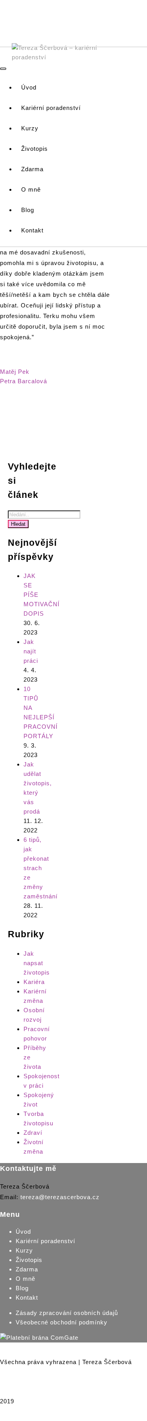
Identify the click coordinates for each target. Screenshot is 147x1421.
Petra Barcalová (23, 381)
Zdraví (33, 1132)
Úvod (23, 1231)
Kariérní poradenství (45, 1241)
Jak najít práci (31, 651)
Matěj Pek (14, 371)
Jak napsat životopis (37, 963)
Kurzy (24, 1250)
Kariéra (34, 981)
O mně (25, 1278)
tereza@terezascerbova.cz (60, 1197)
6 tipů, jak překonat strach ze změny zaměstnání (41, 868)
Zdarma (27, 1269)
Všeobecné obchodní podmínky (61, 1322)
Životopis (29, 1259)
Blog (22, 1288)
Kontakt (27, 1297)
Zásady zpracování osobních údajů (67, 1312)
